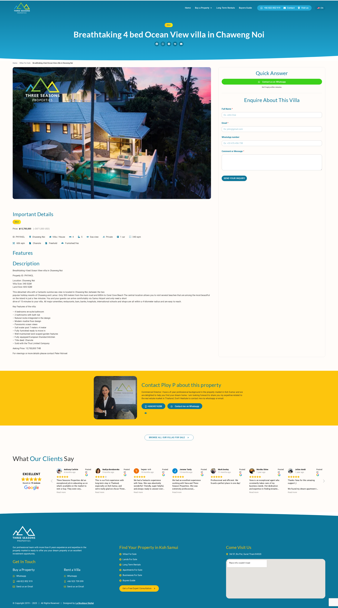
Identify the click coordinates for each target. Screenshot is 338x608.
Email (225, 123)
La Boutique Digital (85, 603)
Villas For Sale (24, 63)
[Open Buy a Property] (211, 8)
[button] (156, 44)
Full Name (227, 109)
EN (321, 8)
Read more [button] (61, 492)
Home (15, 63)
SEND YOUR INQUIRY (234, 178)
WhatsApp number (230, 137)
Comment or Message (233, 151)
